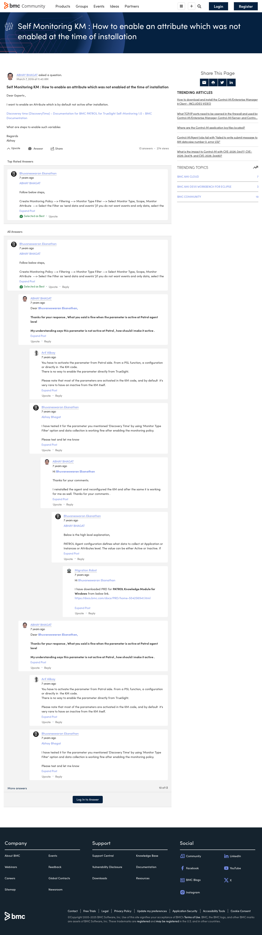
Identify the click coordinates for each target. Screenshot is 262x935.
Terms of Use (192, 917)
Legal (105, 911)
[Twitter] (222, 82)
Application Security (185, 911)
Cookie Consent (241, 911)
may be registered (167, 921)
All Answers (14, 231)
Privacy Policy (122, 911)
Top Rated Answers (20, 161)
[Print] (213, 82)
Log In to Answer (88, 799)
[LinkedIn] (231, 82)
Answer (38, 148)
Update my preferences (152, 911)
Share (59, 148)
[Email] (204, 82)
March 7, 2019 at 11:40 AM (33, 79)
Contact (73, 911)
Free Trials (89, 911)
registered (143, 921)
